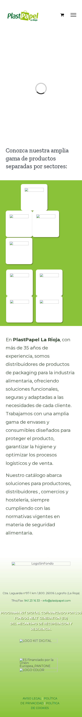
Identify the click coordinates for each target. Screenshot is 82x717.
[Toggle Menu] (73, 15)
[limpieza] (19, 275)
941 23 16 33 (32, 600)
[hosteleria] (19, 243)
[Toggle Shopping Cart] (62, 15)
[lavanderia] (49, 301)
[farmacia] (45, 216)
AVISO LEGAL (32, 698)
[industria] (19, 301)
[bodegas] (49, 275)
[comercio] (19, 216)
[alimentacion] (34, 189)
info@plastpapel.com (57, 600)
